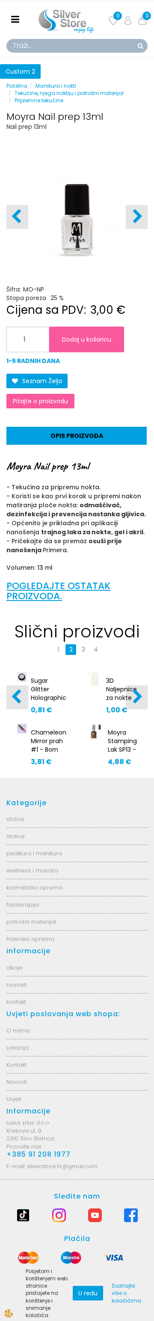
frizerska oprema (30, 939)
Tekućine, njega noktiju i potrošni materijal (69, 93)
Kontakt (16, 1065)
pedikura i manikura (34, 853)
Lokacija (17, 1048)
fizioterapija (22, 905)
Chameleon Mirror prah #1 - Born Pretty (48, 745)
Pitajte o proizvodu (40, 401)
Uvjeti (13, 1099)
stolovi (15, 819)
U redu (88, 1293)
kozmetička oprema (34, 888)
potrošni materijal (31, 922)
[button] (137, 217)
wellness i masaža (32, 870)
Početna (16, 85)
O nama (18, 1030)
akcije (14, 968)
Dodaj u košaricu (86, 339)
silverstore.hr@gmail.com (62, 1166)
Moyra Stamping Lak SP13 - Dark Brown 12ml (122, 754)
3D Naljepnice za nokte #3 (121, 693)
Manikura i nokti (56, 85)
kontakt (16, 1002)
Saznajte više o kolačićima (126, 1293)
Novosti (16, 1082)
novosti (16, 985)
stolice (15, 836)
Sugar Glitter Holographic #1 (48, 693)
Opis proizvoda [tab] (76, 435)
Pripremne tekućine (39, 100)
